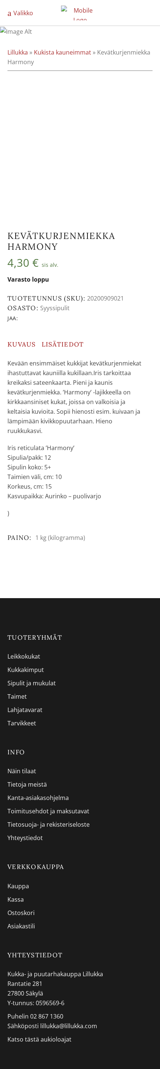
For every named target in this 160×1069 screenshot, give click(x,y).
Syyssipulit (55, 308)
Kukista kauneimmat (62, 52)
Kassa (15, 899)
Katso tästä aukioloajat (39, 1039)
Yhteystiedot (25, 838)
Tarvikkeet (21, 723)
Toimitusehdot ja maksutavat (48, 811)
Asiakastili (21, 926)
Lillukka (17, 52)
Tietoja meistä (27, 784)
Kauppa (18, 886)
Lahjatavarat (24, 710)
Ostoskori (21, 913)
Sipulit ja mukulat (31, 683)
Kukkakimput (25, 670)
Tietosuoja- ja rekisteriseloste (48, 824)
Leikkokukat (23, 656)
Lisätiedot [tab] (63, 344)
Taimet (17, 696)
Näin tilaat (21, 771)
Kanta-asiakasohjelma (38, 798)
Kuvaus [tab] (21, 344)
